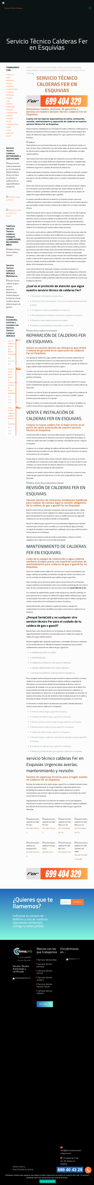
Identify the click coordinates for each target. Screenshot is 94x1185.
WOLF (9, 136)
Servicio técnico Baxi (47, 959)
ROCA (9, 121)
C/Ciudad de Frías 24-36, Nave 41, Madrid (69, 1161)
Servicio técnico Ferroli (44, 972)
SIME (9, 127)
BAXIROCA (10, 80)
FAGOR (9, 98)
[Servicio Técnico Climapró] (12, 8)
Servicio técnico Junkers (44, 978)
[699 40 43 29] (88, 1170)
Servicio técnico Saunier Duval (44, 985)
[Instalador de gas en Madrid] (13, 200)
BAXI (8, 77)
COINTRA (10, 92)
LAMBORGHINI (12, 112)
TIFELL (9, 130)
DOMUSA (10, 95)
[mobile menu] (90, 8)
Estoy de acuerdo (48, 1181)
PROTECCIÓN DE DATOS (23, 1169)
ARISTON (10, 75)
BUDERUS (10, 86)
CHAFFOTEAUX (12, 89)
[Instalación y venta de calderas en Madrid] (13, 216)
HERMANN (11, 107)
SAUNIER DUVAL (12, 124)
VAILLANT (10, 133)
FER (8, 101)
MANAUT (10, 118)
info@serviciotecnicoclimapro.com (70, 1152)
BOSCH (9, 83)
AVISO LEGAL (18, 1166)
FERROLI (10, 104)
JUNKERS (10, 110)
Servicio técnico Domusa (44, 965)
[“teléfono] (30, 142)
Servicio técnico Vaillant (44, 992)
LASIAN (9, 115)
